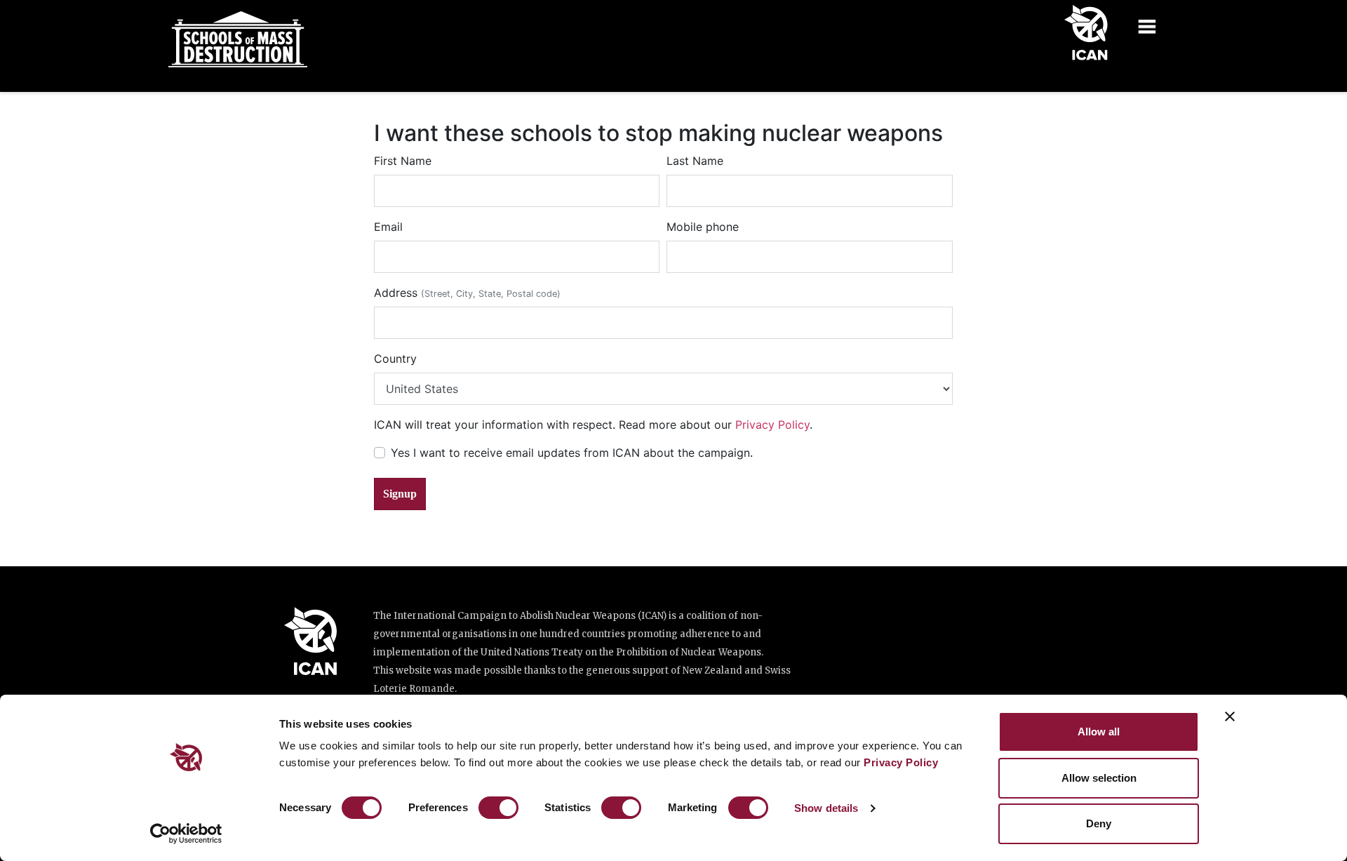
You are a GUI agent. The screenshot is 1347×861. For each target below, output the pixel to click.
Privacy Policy (901, 762)
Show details (826, 808)
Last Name (694, 161)
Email (388, 227)
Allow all (1099, 731)
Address (467, 293)
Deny (1098, 823)
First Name (402, 161)
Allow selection (1099, 778)
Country (395, 359)
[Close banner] (1230, 716)
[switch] (498, 807)
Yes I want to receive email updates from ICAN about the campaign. (572, 453)
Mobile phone (702, 227)
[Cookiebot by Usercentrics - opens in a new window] (186, 833)
